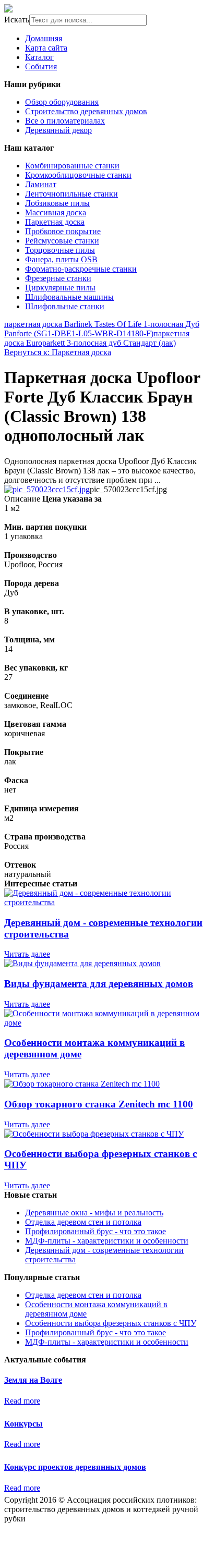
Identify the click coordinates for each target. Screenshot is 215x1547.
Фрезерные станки (58, 278)
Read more (22, 1400)
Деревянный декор (58, 130)
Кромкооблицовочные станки (78, 174)
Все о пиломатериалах (65, 120)
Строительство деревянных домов (86, 111)
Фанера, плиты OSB (61, 259)
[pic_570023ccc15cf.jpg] (47, 489)
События (41, 66)
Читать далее (27, 953)
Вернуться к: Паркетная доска (57, 352)
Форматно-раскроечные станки (81, 268)
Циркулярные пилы (60, 287)
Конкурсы (23, 1423)
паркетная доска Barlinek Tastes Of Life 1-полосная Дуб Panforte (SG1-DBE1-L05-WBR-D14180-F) (101, 329)
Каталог (39, 57)
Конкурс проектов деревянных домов (75, 1467)
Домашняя (43, 38)
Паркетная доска (55, 221)
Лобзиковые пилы (57, 203)
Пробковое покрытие (63, 231)
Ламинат (40, 184)
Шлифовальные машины (69, 297)
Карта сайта (46, 47)
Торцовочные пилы (60, 250)
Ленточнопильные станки (71, 193)
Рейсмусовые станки (62, 240)
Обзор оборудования (62, 102)
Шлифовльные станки (64, 306)
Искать (16, 19)
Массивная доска (55, 212)
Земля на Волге (33, 1379)
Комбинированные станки (72, 165)
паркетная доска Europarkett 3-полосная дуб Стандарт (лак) (96, 338)
